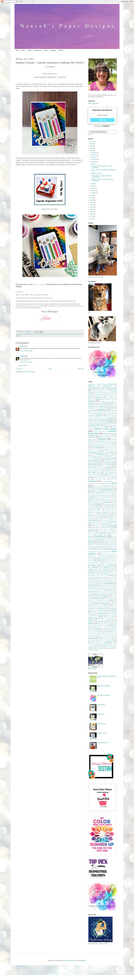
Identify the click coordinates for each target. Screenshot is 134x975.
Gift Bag (90, 497)
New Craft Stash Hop (98, 544)
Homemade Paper (110, 507)
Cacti (107, 415)
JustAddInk (101, 519)
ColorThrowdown (92, 452)
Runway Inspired (113, 578)
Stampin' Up (106, 605)
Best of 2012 (96, 408)
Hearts (97, 505)
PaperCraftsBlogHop (92, 557)
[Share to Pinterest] (42, 332)
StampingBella (91, 608)
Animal (91, 401)
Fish (114, 481)
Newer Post (19, 369)
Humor (113, 510)
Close (89, 134)
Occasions (112, 546)
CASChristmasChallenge (109, 425)
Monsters (90, 539)
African (105, 395)
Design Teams (38, 50)
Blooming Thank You (103, 742)
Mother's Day (98, 539)
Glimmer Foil (70, 334)
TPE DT (97, 630)
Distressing (101, 465)
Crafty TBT (95, 457)
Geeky (95, 494)
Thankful (90, 621)
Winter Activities (108, 646)
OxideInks (99, 549)
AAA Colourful (98, 394)
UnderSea (96, 636)
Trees (110, 630)
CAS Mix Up (110, 422)
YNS (112, 648)
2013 (91, 214)
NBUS (103, 542)
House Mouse (105, 510)
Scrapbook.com (113, 582)
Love (111, 527)
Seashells (99, 583)
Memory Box (99, 532)
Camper (90, 416)
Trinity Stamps (100, 631)
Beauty (113, 406)
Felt (102, 481)
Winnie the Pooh (93, 646)
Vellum (91, 640)
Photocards (107, 562)
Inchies (97, 514)
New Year (107, 544)
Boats (102, 411)
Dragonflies (97, 467)
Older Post (80, 369)
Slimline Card (111, 593)
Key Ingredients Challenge (107, 520)
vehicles (115, 638)
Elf (114, 470)
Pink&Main (103, 565)
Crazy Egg (112, 457)
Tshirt (114, 631)
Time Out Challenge (112, 628)
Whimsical (96, 645)
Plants (113, 568)
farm (109, 477)
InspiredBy (111, 515)
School (105, 582)
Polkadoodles (113, 570)
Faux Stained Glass (100, 479)
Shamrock (104, 588)
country (92, 455)
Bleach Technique (94, 411)
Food (89, 487)
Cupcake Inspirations (39, 284)
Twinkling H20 (98, 635)
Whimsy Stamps (105, 645)
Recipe (97, 577)
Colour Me (103, 452)
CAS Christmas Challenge (105, 420)
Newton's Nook (93, 546)
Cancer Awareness (105, 416)
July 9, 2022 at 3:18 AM (26, 362)
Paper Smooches (103, 551)
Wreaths (102, 648)
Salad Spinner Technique (101, 580)
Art (96, 403)
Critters (89, 459)
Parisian (90, 558)
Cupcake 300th (98, 459)
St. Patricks (96, 603)
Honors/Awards (91, 510)
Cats (112, 435)
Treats (105, 630)
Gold (114, 500)
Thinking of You (112, 625)
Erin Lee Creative (94, 475)
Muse (98, 541)
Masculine (91, 530)
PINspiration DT (108, 567)
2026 (91, 141)
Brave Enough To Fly (96, 173)
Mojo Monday (100, 538)
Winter (101, 646)
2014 (91, 211)
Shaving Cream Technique (94, 590)
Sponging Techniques (98, 598)
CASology (106, 427)
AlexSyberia (110, 397)
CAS (109, 418)
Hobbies (91, 507)
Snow (89, 595)
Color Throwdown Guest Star (107, 449)
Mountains (107, 539)
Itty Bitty (96, 517)
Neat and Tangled (111, 542)
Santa (89, 582)
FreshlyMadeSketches (108, 489)
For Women (96, 487)
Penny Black (97, 560)
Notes (106, 546)
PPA (100, 572)
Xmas (107, 648)
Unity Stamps (111, 636)
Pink (114, 563)
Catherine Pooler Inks (46, 334)
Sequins (109, 586)
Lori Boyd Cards (104, 527)
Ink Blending (104, 514)
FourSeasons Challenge (106, 487)
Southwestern (91, 596)
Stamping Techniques (109, 606)
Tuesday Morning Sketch (103, 633)
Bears (108, 406)
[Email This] (35, 332)
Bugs (89, 415)
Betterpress (103, 408)
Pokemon (99, 570)
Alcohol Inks (99, 397)
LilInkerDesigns (112, 525)
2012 (91, 216)
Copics (115, 454)
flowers (106, 486)
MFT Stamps (104, 534)
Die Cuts (100, 462)
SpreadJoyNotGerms (101, 600)
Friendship (103, 491)
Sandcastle (112, 580)
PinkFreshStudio (78, 334)
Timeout (91, 630)
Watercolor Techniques (94, 643)
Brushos (113, 413)
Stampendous (97, 605)
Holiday (97, 507)
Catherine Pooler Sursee (103, 435)
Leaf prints (112, 524)
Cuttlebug (114, 460)
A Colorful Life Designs (97, 391)
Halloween (98, 504)
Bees (89, 408)
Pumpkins (106, 573)
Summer (100, 613)
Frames (89, 489)
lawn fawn (104, 524)
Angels (113, 399)
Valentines (91, 638)
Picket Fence (96, 563)
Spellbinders (106, 596)
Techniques (91, 620)
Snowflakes (97, 595)
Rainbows (18, 335)
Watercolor (109, 642)
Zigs (96, 650)
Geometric (97, 495)
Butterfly (100, 415)
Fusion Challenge (96, 492)
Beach (102, 406)
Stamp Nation (105, 603)
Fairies (107, 475)
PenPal (104, 560)
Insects (99, 515)
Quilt (113, 573)
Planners (107, 568)
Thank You (111, 620)
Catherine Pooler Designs (35, 334)
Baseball (96, 406)
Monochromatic (110, 538)
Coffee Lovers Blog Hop (96, 445)
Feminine (108, 481)
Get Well (113, 495)
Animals (103, 401)
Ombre (99, 547)
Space (98, 596)
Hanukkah (107, 504)
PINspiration (95, 567)
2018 (91, 202)
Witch (115, 646)
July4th (108, 517)
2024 (91, 146)
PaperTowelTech (103, 557)
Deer (91, 462)
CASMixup (99, 427)
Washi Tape (99, 641)
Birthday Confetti (102, 733)
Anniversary (91, 403)
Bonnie (22, 346)
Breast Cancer (98, 413)
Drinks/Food (110, 467)
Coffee (115, 444)
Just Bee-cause (102, 723)
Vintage (96, 640)
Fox (114, 487)
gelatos (107, 494)
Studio (92, 611)
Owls (93, 549)
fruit (116, 491)
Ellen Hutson (92, 472)
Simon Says (106, 590)
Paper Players (92, 551)
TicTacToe (106, 626)
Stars (89, 610)
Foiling (112, 486)
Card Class (96, 418)
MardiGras (112, 529)
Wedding (106, 643)
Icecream (90, 512)
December (94, 152)
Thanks (98, 621)
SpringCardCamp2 (92, 601)
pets (101, 562)
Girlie (113, 497)
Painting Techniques (108, 549)
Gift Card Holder (99, 497)
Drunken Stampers (92, 469)
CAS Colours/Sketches (93, 422)
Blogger (84, 960)
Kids (95, 522)
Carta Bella (103, 418)
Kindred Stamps (102, 522)
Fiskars (89, 483)
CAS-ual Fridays (112, 423)
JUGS (101, 517)
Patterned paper (111, 558)
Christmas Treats (111, 440)
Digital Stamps (94, 464)
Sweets (115, 615)
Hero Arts (109, 505)
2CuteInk (111, 384)
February (93, 190)
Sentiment (90, 586)
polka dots (105, 570)
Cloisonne (90, 444)
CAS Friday (103, 422)
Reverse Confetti (103, 578)
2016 (91, 207)
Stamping (114, 605)
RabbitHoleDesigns (92, 575)
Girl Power (107, 497)
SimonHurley (100, 591)
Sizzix (113, 591)
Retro (113, 577)
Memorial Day (91, 532)
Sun (107, 613)
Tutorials (90, 635)
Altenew (22, 334)
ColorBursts (90, 450)
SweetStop (92, 616)
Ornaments (112, 547)
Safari (91, 580)
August (93, 161)
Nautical (98, 542)
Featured (64, 334)
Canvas (90, 418)
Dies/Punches (107, 462)
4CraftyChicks (112, 389)
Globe (95, 500)
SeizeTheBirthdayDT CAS (109, 585)
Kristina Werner (95, 524)
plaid (101, 568)
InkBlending (112, 514)
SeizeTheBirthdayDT (93, 585)
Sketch (95, 593)
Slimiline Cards (102, 593)
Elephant (109, 470)
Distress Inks (110, 464)
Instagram (53, 50)
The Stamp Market (101, 625)
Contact (29, 50)
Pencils (89, 560)
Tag (107, 616)
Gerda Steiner (105, 495)
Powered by (97, 126)
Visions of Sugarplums (106, 640)
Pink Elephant (92, 565)
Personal (96, 562)
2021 (91, 195)
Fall (89, 477)
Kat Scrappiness (111, 519)
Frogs (110, 490)
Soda (113, 595)
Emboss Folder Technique (107, 472)
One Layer (105, 547)
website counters (92, 668)
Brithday (106, 413)
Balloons (90, 406)
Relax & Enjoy (101, 704)
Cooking (109, 454)
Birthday (26, 334)
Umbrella (90, 636)
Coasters (109, 444)
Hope (98, 510)
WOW (91, 648)
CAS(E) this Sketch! (95, 425)
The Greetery (101, 623)
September (94, 159)
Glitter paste (108, 499)
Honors (46, 50)
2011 (91, 218)
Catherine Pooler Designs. (99, 431)
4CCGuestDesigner (100, 389)
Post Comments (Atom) (29, 371)
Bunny (93, 415)
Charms (113, 437)
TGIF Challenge (101, 620)
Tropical (108, 631)
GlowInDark (101, 500)
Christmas (101, 439)
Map (100, 529)
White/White (114, 645)
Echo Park (97, 470)
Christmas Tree (92, 442)
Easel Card (101, 469)
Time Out (103, 628)
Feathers (112, 479)
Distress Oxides (92, 465)
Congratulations (100, 454)
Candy (113, 416)
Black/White (114, 410)
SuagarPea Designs (110, 611)
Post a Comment (22, 365)
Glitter (100, 499)
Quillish (22, 356)
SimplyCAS (107, 591)
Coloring (111, 450)
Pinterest (60, 50)
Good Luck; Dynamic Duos (94, 502)
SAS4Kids (95, 582)
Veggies (109, 638)
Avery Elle (101, 403)
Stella (94, 610)
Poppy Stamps (93, 572)
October (93, 157)
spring (111, 600)
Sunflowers (92, 615)
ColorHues (101, 450)
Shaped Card (112, 588)
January (93, 192)
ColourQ (111, 452)
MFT (97, 534)
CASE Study (91, 427)
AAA (106, 391)
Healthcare (114, 504)
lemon (96, 525)
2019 (91, 200)
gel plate (101, 494)
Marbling (105, 529)
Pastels (96, 559)
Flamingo (96, 483)
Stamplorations (101, 608)
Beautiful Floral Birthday (104, 685)
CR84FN (98, 455)
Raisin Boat (90, 577)
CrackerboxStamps (107, 455)
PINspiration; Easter (93, 568)
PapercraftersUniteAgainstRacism (105, 555)
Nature (91, 543)
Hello (103, 505)
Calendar (113, 415)
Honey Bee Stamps (94, 509)
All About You (101, 714)
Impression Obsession (102, 512)
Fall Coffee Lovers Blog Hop (100, 477)
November (94, 155)
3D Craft (105, 387)
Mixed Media (91, 538)
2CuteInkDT (91, 385)
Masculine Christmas (103, 530)
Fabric (101, 475)
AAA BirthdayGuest (99, 392)
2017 (91, 205)
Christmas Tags (100, 440)
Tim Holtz (97, 628)
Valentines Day (101, 638)
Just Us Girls (91, 519)
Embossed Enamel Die (93, 474)
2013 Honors (91, 384)
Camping (96, 416)
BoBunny (107, 411)
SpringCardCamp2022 (104, 601)
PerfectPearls (112, 560)
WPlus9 (96, 648)
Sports (108, 598)
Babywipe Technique (101, 404)
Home (17, 50)
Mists (113, 536)
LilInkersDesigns (94, 527)
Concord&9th (91, 454)
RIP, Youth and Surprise (104, 695)
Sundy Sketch (113, 613)
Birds (93, 410)
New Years (114, 544)
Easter (108, 469)
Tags (112, 616)
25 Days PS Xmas (101, 384)
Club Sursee (102, 444)
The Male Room (109, 623)
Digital (115, 462)
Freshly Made (96, 489)
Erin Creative (114, 474)
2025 (91, 143)
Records (102, 577)
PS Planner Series (94, 573)
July (92, 164)
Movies (113, 539)
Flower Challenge (97, 486)
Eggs (103, 470)
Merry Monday (108, 532)
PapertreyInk (112, 557)
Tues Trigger (91, 633)
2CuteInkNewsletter (107, 385)
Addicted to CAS (109, 394)
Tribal (93, 631)
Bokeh (113, 411)
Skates (89, 593)
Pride (114, 572)
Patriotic (103, 558)
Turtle (113, 633)
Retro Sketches (92, 578)
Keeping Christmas (93, 520)
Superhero (108, 615)
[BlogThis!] (37, 332)
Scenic (100, 582)
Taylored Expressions (94, 618)
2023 (91, 148)
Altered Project (106, 399)
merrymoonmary (70, 960)
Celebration (91, 437)
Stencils (114, 610)
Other (89, 549)
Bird (89, 410)
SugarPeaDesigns (92, 613)
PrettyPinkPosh (106, 572)
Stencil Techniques (103, 610)
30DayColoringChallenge (94, 387)
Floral (114, 483)
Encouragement (104, 474)
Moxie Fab (91, 541)
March (93, 188)
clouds (96, 444)
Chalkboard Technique (104, 437)
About (23, 50)
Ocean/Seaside (91, 547)
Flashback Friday (104, 483)
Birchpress (111, 408)
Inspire (105, 515)
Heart (91, 505)
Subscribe (102, 120)
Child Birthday (91, 439)
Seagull (92, 583)
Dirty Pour (103, 464)
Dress (103, 467)
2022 (91, 150)
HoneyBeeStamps (110, 509)
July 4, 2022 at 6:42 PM (26, 350)
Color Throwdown (108, 447)
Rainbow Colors (102, 575)
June (92, 183)
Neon (89, 544)
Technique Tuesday (109, 618)
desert (95, 462)
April (92, 186)
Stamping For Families (95, 606)
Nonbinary (101, 546)
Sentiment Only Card (100, 586)
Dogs (108, 465)
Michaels (113, 534)
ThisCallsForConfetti (95, 626)
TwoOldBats (112, 635)
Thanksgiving (107, 621)
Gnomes (108, 500)
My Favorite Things (112, 541)
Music (104, 541)
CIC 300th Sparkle (102, 442)
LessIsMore (103, 525)
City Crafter (112, 442)
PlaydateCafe (91, 570)
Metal (115, 532)
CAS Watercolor (91, 423)
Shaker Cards (96, 588)
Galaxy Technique (109, 492)
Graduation (107, 502)
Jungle (113, 517)
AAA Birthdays (109, 392)
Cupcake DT (109, 459)
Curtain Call (107, 460)
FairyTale (113, 475)
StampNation (111, 608)
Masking (113, 530)
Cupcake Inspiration (57, 334)
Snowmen (106, 595)
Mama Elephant (92, 529)
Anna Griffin (111, 401)
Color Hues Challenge (96, 447)
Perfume (90, 562)
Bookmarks (90, 413)
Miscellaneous (100, 536)
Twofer (105, 635)
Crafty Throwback (104, 457)
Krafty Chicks (112, 522)
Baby (107, 403)
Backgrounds (112, 404)
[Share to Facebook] (40, 332)
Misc (89, 536)
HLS (116, 505)
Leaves (90, 525)
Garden (90, 494)
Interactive (90, 517)
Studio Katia (100, 611)
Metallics (92, 534)
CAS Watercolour (102, 423)
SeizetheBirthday (108, 583)
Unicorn (103, 636)
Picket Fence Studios (106, 563)
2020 (91, 198)
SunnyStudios (100, 615)
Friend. (96, 490)
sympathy (100, 616)
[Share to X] (39, 332)
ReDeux (108, 577)
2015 (91, 209)
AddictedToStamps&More (94, 395)
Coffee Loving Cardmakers (110, 445)
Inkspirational (91, 515)
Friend (90, 491)
